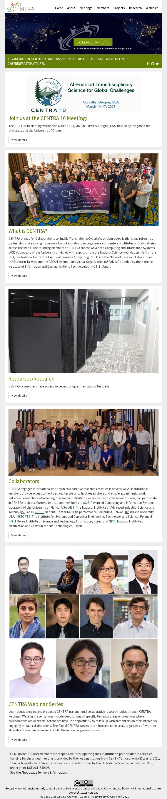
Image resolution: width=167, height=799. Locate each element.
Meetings (86, 8)
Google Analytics (67, 797)
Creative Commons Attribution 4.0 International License (127, 788)
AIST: (71, 507)
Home (59, 8)
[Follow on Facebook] (148, 64)
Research (135, 8)
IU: (127, 512)
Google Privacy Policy (93, 797)
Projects (119, 8)
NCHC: (39, 512)
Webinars (152, 8)
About (71, 8)
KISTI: (12, 521)
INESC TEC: (23, 516)
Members (103, 8)
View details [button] (19, 140)
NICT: (112, 521)
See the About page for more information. (38, 772)
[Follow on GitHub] (152, 64)
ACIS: (86, 503)
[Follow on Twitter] (157, 64)
